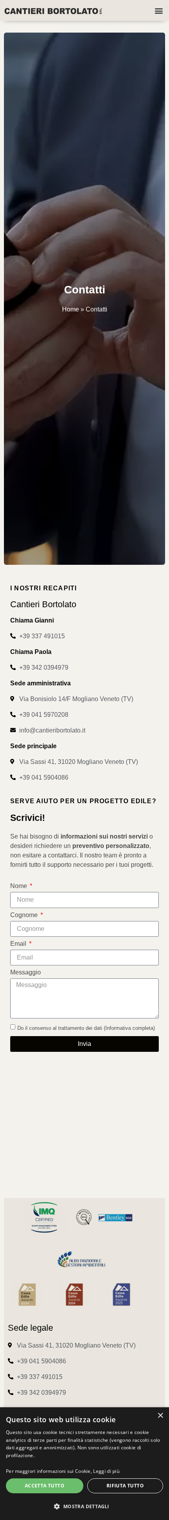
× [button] (160, 1416)
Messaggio (25, 972)
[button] (158, 10)
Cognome (24, 915)
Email (19, 944)
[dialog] (84, 1463)
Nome (19, 886)
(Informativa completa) (129, 1028)
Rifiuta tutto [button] (125, 1485)
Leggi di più (106, 1471)
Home (70, 309)
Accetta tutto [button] (44, 1485)
